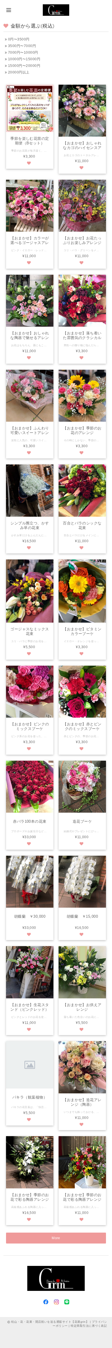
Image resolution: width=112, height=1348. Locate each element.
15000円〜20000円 (23, 66)
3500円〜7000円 (21, 46)
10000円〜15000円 (23, 59)
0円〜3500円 (18, 39)
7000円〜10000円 (22, 53)
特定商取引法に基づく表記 (89, 1325)
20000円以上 (18, 72)
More (56, 1238)
